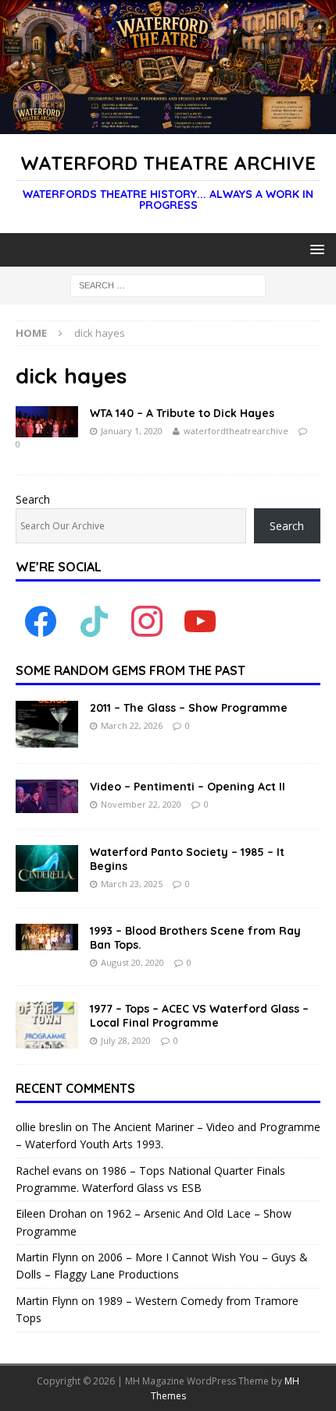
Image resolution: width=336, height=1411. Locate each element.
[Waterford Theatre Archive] (168, 125)
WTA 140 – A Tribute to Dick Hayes (182, 413)
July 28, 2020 (126, 1040)
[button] (314, 249)
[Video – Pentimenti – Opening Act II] (47, 796)
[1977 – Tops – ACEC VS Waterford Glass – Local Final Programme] (47, 1025)
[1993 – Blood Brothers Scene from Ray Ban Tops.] (47, 937)
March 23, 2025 (132, 883)
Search (33, 499)
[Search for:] (168, 285)
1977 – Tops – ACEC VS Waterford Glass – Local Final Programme (199, 1016)
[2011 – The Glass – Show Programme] (47, 724)
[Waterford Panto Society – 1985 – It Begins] (47, 868)
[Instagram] (147, 621)
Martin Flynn (47, 1257)
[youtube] (200, 621)
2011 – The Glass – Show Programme (189, 708)
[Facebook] (41, 621)
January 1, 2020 (132, 431)
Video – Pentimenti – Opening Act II (187, 787)
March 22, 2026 (132, 725)
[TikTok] (94, 621)
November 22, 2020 (141, 804)
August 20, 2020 (132, 962)
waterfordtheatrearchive (236, 431)
